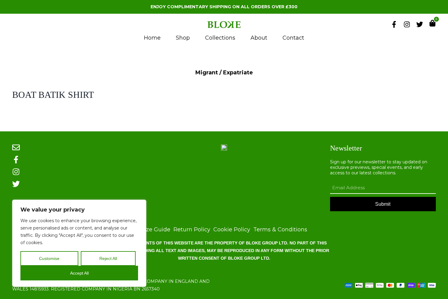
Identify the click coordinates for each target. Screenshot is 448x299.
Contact (293, 38)
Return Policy (191, 229)
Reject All (108, 258)
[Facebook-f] (394, 24)
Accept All (79, 273)
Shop (183, 38)
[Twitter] (419, 24)
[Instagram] (407, 24)
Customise (49, 258)
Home (152, 38)
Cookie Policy (231, 229)
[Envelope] (16, 147)
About (259, 38)
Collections (220, 38)
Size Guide (155, 229)
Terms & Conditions (280, 229)
